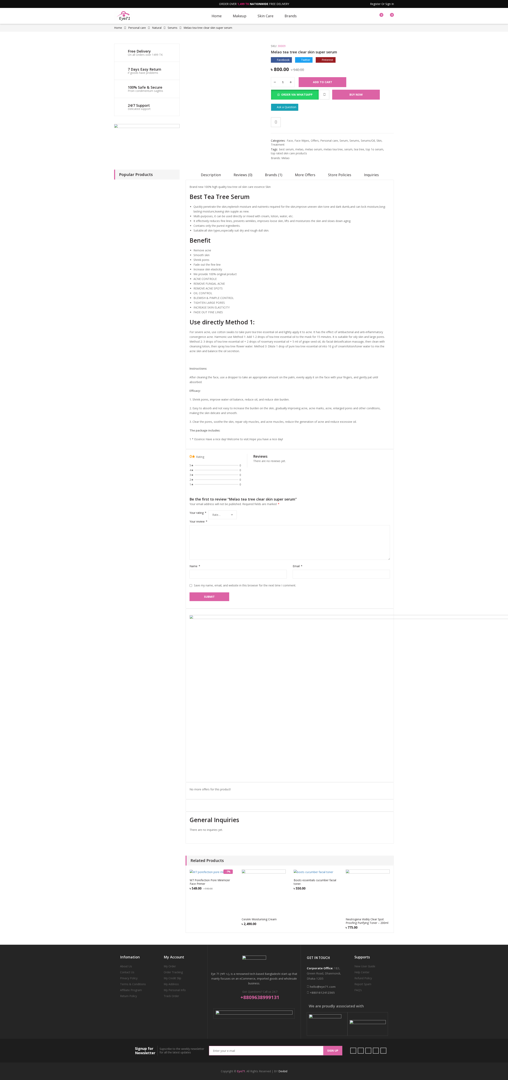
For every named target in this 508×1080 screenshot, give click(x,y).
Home (217, 15)
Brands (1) (273, 174)
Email (297, 566)
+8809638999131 (260, 997)
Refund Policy (363, 978)
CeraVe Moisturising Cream (259, 919)
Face (290, 140)
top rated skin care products (289, 153)
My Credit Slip (172, 978)
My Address (171, 984)
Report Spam (362, 984)
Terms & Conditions (133, 984)
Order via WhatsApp (297, 94)
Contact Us (127, 972)
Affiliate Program (131, 990)
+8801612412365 (322, 992)
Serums (172, 28)
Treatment (278, 144)
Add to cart (322, 82)
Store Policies (339, 174)
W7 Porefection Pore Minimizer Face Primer (210, 882)
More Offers (305, 174)
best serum (286, 149)
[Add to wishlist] (324, 95)
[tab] (211, 176)
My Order (170, 966)
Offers (315, 140)
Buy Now (356, 94)
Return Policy (128, 996)
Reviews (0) (243, 174)
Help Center (361, 972)
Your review (198, 521)
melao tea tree (333, 149)
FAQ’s (358, 990)
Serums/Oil (368, 140)
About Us (126, 966)
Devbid (282, 1071)
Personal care (137, 28)
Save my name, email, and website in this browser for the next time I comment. (245, 585)
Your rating (198, 513)
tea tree (359, 149)
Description (211, 174)
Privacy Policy (129, 978)
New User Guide (364, 966)
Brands (291, 15)
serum (348, 149)
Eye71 (241, 1071)
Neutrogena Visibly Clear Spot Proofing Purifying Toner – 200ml (367, 921)
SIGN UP (332, 1050)
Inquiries (371, 174)
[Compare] (276, 122)
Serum (344, 140)
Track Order (171, 996)
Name (195, 566)
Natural (157, 28)
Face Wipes (301, 140)
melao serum (313, 149)
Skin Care (265, 15)
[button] (295, 93)
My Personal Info (175, 990)
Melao (285, 158)
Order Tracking (173, 972)
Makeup (239, 15)
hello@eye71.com (322, 987)
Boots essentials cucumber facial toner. (315, 882)
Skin (379, 140)
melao (299, 149)
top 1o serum (374, 149)
